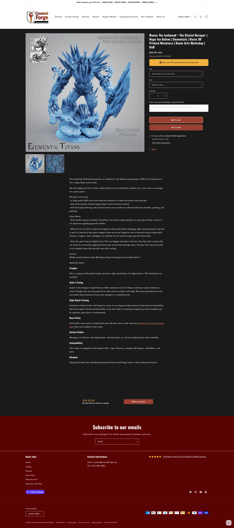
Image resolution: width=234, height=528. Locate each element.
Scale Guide (30, 475)
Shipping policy (97, 522)
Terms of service (84, 522)
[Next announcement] (207, 2)
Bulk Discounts (31, 479)
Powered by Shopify (47, 522)
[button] (195, 16)
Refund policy (60, 522)
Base (151, 80)
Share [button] (154, 149)
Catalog (28, 466)
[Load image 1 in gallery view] (35, 163)
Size (150, 69)
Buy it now (176, 127)
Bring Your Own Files (34, 484)
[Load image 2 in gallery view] (55, 163)
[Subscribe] (136, 442)
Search (28, 462)
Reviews (29, 471)
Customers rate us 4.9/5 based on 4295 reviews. (184, 456)
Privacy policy (71, 522)
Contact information (110, 522)
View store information (161, 143)
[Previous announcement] (26, 2)
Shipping (152, 56)
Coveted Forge (35, 522)
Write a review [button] (138, 401)
